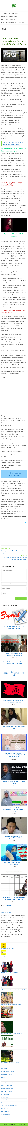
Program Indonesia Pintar (7, 1103)
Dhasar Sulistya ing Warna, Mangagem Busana (12, 1033)
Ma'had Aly (4, 1080)
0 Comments (5, 937)
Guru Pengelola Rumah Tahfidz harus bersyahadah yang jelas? (14, 701)
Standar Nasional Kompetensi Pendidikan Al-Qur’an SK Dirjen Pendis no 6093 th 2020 (14, 755)
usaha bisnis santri (5, 1114)
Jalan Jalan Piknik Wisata (6, 1074)
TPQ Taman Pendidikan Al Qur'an (12, 934)
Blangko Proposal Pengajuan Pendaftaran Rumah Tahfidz (14, 654)
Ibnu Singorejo (6, 912)
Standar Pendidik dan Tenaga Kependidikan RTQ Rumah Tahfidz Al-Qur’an (14, 809)
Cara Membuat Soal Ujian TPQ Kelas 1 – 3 (10, 1062)
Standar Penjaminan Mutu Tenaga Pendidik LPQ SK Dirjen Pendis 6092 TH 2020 (14, 673)
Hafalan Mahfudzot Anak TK (7, 948)
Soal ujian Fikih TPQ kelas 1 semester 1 (10, 1048)
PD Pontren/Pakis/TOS (6, 1085)
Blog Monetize (4, 1068)
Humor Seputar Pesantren (7, 1071)
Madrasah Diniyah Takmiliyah (8, 1083)
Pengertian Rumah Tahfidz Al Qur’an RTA (14, 727)
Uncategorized (4, 1108)
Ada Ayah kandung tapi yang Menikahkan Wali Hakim (13, 990)
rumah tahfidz (7, 905)
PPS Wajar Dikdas (5, 1094)
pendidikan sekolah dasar (7, 1088)
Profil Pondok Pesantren (7, 1100)
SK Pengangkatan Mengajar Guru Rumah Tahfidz (14, 863)
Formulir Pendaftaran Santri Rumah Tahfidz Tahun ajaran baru (14, 662)
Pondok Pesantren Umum (7, 1091)
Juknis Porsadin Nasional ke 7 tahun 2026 (10, 987)
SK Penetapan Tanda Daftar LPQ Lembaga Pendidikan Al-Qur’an (14, 837)
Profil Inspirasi (4, 1097)
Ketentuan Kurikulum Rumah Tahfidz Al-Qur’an (14, 782)
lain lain (3, 1077)
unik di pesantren (5, 1111)
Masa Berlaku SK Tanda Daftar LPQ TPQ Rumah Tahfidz (14, 627)
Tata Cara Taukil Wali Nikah (7, 1019)
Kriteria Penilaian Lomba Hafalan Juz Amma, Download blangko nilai (14, 898)
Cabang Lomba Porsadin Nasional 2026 (10, 972)
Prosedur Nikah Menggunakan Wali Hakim (11, 1004)
